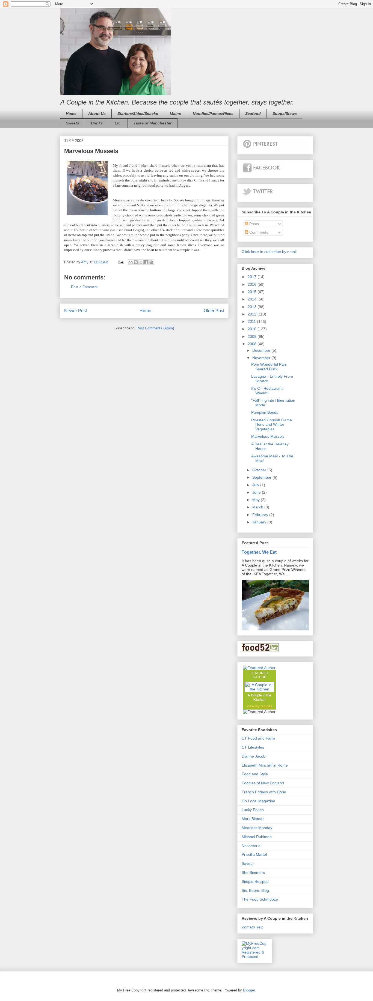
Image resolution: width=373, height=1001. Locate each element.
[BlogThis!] (135, 262)
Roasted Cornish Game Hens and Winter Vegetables (271, 424)
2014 (252, 299)
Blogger (249, 990)
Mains (175, 113)
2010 (252, 329)
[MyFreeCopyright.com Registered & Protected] (255, 956)
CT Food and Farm (258, 738)
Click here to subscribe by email (269, 251)
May (256, 499)
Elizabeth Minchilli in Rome (265, 765)
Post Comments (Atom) (155, 328)
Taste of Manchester (152, 123)
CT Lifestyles (253, 747)
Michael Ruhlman (257, 837)
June (257, 492)
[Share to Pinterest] (151, 262)
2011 (252, 321)
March (258, 507)
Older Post (214, 310)
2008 (252, 344)
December (261, 350)
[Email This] (130, 262)
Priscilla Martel (254, 854)
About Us (97, 113)
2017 (252, 277)
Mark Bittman (253, 819)
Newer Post (75, 310)
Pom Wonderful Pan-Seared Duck (269, 366)
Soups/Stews (285, 113)
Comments (258, 232)
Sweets (72, 123)
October (259, 470)
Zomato (248, 927)
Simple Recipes (255, 881)
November (261, 358)
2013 (252, 307)
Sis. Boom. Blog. (256, 890)
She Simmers (253, 872)
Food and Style (255, 774)
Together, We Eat (259, 552)
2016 (252, 284)
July (256, 485)
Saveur (248, 863)
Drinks (97, 123)
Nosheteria (251, 846)
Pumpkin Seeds (264, 412)
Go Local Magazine (258, 801)
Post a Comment (84, 287)
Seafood (253, 113)
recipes (266, 706)
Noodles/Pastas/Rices (213, 113)
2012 (252, 314)
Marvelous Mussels (268, 436)
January (259, 522)
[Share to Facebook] (146, 262)
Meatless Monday (257, 828)
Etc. (118, 123)
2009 (252, 336)
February (260, 515)
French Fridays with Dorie (264, 792)
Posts (253, 224)
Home (71, 113)
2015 (252, 292)
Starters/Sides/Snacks (137, 113)
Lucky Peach (253, 810)
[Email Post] (121, 262)
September (262, 477)
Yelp (260, 927)
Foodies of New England (263, 783)
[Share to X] (141, 262)
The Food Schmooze (260, 899)
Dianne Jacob (253, 756)
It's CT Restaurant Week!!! (267, 390)
